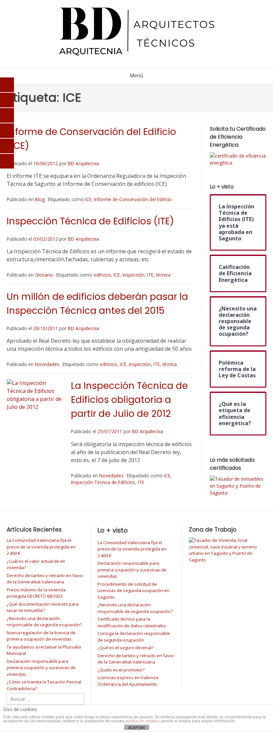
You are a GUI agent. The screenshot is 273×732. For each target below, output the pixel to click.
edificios (102, 275)
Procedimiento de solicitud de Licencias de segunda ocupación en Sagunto (133, 590)
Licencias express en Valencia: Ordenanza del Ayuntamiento (128, 680)
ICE (88, 199)
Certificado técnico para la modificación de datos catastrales (132, 622)
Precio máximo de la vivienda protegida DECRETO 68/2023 (36, 593)
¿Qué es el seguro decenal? (125, 648)
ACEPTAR (136, 728)
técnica (163, 275)
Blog (40, 199)
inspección (133, 275)
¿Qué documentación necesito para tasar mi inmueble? (43, 607)
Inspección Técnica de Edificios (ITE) (90, 221)
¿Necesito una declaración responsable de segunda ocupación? (44, 621)
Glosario (44, 275)
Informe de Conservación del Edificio (133, 199)
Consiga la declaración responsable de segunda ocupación (134, 636)
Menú (136, 75)
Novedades (47, 364)
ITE (150, 275)
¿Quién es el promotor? (121, 670)
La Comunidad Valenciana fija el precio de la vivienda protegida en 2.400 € (41, 546)
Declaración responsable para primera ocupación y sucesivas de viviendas (41, 667)
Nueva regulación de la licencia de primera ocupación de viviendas (41, 636)
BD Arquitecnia (83, 163)
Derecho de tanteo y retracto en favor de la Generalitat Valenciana (45, 578)
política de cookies (142, 721)
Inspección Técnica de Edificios (103, 482)
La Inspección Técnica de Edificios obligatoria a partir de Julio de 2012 (129, 399)
